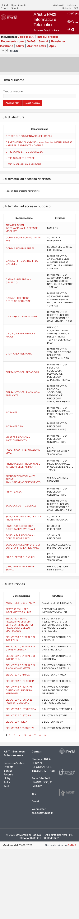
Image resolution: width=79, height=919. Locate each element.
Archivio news (36, 45)
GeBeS (31, 41)
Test (6, 785)
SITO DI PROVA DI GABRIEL (20, 557)
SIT (76, 8)
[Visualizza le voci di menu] (3, 51)
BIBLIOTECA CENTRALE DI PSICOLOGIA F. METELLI (20, 667)
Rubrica (71, 5)
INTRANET (11, 412)
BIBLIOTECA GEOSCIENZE (20, 728)
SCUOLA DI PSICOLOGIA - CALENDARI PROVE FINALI (20, 527)
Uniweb (66, 8)
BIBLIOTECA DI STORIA (18, 715)
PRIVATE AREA (13, 491)
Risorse (8, 774)
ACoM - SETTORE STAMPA (20, 602)
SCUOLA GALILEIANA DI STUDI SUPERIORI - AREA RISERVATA (23, 546)
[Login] (69, 29)
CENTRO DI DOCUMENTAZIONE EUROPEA (29, 136)
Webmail (58, 5)
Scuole (15, 8)
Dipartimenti (18, 5)
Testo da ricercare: (13, 91)
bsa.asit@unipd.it (42, 812)
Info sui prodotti (47, 36)
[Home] (69, 13)
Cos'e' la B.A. (25, 36)
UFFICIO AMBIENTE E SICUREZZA (24, 151)
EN (77, 14)
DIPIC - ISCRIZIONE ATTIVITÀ (22, 316)
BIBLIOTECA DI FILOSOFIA (20, 681)
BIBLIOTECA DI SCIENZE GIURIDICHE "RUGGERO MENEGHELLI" (19, 690)
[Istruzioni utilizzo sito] (72, 13)
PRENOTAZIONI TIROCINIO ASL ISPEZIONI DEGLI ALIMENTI (23, 465)
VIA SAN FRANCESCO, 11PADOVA (42, 782)
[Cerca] (72, 21)
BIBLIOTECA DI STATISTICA (21, 709)
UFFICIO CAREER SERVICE (20, 158)
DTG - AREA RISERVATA (19, 353)
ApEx (52, 45)
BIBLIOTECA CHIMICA (18, 674)
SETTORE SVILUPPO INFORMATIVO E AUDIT (18, 611)
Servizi (43, 41)
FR (76, 22)
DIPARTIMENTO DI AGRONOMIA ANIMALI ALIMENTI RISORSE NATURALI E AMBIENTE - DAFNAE (39, 144)
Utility (20, 45)
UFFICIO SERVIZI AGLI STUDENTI (24, 164)
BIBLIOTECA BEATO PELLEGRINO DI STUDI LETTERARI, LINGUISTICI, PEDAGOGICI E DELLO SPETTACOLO (19, 624)
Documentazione (12, 41)
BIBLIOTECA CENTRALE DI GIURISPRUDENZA (20, 648)
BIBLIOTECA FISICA (16, 721)
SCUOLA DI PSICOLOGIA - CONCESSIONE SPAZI (20, 537)
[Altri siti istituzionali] (69, 21)
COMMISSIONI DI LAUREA (20, 248)
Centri (4, 8)
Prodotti (8, 766)
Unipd (4, 5)
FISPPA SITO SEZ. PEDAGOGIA (22, 372)
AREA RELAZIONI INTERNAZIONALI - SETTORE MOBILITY (22, 228)
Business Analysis (14, 763)
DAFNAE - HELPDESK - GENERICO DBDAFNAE (18, 299)
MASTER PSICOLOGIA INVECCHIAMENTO (18, 439)
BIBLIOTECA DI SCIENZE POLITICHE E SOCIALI (19, 701)
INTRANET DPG (14, 426)
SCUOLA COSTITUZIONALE (21, 505)
